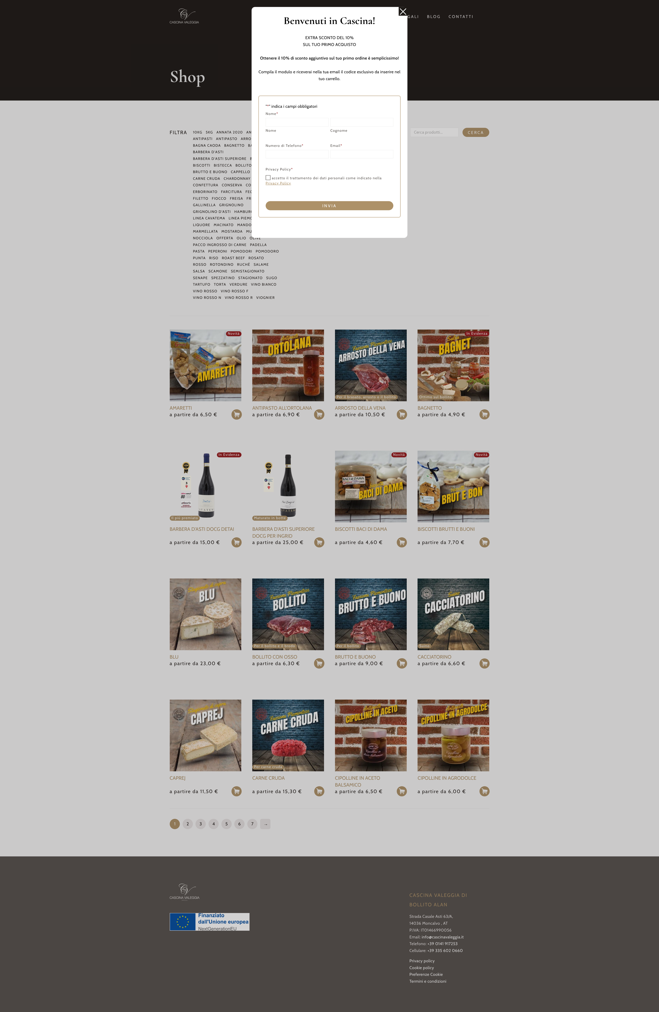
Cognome (339, 130)
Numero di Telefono (285, 145)
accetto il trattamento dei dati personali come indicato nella (324, 180)
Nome (271, 130)
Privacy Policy (278, 183)
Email (336, 145)
